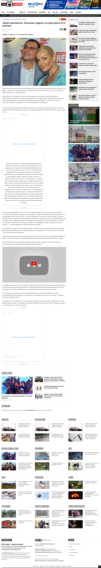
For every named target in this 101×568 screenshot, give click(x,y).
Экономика (64, 12)
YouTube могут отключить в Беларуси (25, 521)
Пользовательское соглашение (55, 560)
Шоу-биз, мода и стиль (18, 19)
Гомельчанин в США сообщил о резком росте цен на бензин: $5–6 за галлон (25, 513)
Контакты (72, 555)
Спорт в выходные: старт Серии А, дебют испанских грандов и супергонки (25, 484)
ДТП (49, 12)
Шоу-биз (55, 12)
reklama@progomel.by (50, 549)
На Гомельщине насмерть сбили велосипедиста (87, 72)
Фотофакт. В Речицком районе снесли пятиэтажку (58, 454)
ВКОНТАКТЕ (35, 566)
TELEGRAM (57, 566)
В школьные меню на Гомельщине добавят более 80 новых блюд (88, 31)
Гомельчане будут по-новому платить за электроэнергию (81, 121)
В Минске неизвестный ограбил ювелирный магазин (83, 196)
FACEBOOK (51, 566)
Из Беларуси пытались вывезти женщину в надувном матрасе (87, 23)
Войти (71, 546)
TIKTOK (69, 566)
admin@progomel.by (57, 552)
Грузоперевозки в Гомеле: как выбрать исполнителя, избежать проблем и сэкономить (59, 523)
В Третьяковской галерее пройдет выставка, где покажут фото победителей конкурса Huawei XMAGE (58, 513)
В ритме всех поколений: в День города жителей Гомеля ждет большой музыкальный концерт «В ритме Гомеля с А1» (88, 56)
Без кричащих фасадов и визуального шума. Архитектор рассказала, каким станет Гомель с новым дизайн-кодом (83, 139)
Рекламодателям (74, 552)
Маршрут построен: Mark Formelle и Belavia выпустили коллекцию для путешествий (53, 395)
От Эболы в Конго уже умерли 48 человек (91, 482)
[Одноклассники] (63, 29)
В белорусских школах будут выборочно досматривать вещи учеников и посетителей (87, 47)
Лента (3, 12)
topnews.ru (6, 31)
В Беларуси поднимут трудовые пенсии (57, 463)
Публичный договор (40, 560)
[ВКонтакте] (61, 29)
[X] (65, 29)
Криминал (42, 12)
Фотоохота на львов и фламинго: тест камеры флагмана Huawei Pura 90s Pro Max (88, 39)
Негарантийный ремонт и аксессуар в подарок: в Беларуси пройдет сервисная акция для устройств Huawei (59, 495)
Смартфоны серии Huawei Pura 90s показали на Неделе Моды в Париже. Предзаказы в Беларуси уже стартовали (54, 378)
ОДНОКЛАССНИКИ (44, 566)
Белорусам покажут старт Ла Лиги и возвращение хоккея (25, 493)
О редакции (72, 549)
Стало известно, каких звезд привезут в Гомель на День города (25, 15)
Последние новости (73, 19)
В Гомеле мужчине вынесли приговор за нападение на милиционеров (86, 81)
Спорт (71, 12)
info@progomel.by (39, 545)
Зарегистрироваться (75, 544)
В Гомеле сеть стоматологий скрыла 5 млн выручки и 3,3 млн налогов (82, 177)
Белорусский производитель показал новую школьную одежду (54, 387)
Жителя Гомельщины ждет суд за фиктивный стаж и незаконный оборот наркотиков (91, 436)
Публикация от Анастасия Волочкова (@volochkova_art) (18, 361)
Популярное (73, 105)
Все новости (6, 19)
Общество (22, 12)
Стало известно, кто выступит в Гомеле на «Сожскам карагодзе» (82, 159)
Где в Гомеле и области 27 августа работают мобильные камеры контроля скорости (87, 97)
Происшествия (32, 12)
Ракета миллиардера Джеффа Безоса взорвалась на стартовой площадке (92, 494)
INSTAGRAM (64, 566)
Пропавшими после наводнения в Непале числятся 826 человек (70, 15)
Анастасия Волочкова (17, 205)
